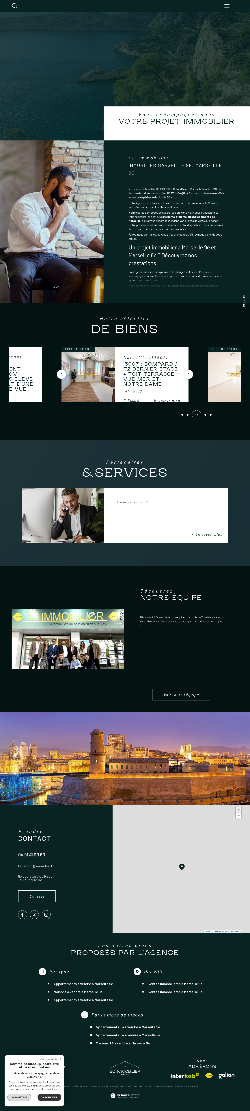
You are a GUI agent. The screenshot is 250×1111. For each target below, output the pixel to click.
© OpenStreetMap (234, 931)
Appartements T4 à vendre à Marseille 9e (128, 1035)
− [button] (238, 815)
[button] (61, 374)
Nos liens (168, 1086)
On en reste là (48, 1059)
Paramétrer (19, 1097)
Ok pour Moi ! (49, 1097)
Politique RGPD (182, 1086)
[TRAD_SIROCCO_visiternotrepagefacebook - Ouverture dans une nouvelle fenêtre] (22, 914)
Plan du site (131, 1086)
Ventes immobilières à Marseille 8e (175, 984)
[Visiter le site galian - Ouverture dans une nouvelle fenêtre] (226, 1075)
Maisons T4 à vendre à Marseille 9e (123, 1043)
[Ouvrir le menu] (226, 6)
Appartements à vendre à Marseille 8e (83, 1000)
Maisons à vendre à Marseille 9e (78, 992)
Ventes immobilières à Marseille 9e (175, 992)
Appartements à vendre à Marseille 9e (83, 984)
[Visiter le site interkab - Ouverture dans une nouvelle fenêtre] (185, 1075)
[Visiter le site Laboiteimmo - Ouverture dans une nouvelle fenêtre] (125, 1099)
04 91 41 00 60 (31, 854)
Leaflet (208, 931)
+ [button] (238, 809)
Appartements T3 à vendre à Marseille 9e (128, 1027)
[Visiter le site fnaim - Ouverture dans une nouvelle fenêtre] (209, 1075)
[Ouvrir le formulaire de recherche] (15, 6)
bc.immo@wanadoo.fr (36, 866)
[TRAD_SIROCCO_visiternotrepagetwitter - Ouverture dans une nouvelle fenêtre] (34, 914)
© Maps (219, 931)
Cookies (194, 1086)
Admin (160, 1086)
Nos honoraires (116, 1086)
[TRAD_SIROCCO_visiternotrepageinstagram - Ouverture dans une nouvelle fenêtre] (46, 914)
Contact (244, 302)
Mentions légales (147, 1086)
